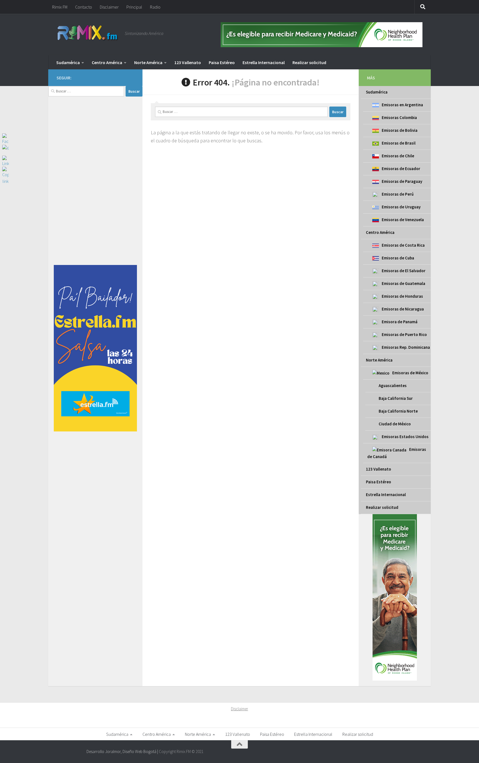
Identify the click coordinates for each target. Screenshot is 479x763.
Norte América (148, 62)
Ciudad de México (395, 423)
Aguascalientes (393, 385)
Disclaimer (109, 7)
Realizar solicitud (309, 62)
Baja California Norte (398, 411)
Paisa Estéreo (222, 62)
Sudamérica (68, 62)
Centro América (107, 62)
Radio (155, 7)
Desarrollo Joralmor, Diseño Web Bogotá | (122, 751)
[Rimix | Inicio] (88, 33)
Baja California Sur (396, 398)
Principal (134, 7)
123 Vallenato (187, 62)
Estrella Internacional (264, 62)
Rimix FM (59, 7)
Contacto (83, 7)
